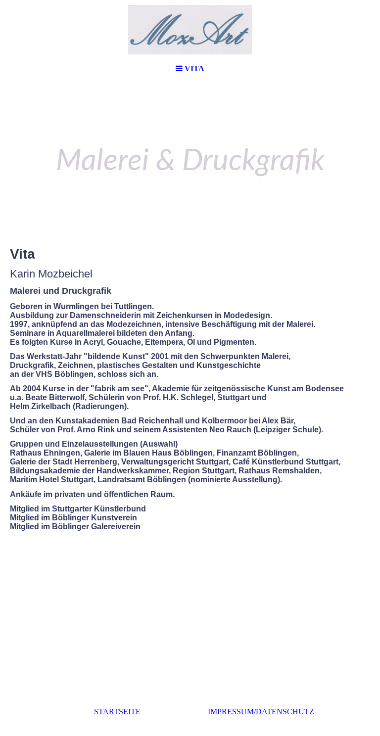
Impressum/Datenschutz (261, 711)
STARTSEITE (117, 711)
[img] (190, 29)
